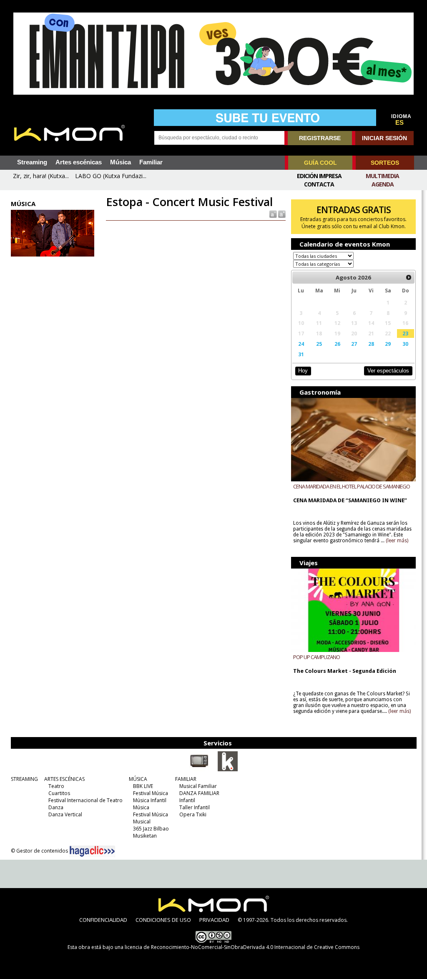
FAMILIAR (185, 779)
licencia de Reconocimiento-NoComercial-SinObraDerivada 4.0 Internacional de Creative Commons (242, 947)
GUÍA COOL (320, 162)
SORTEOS (385, 162)
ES (399, 122)
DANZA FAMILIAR (199, 793)
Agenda (383, 184)
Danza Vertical (65, 814)
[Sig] (409, 277)
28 (371, 343)
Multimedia (382, 176)
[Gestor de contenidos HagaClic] (92, 851)
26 (337, 343)
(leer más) (397, 541)
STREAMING (24, 779)
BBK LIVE (143, 786)
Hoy (303, 370)
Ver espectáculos (388, 370)
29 (388, 343)
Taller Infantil (194, 807)
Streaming (32, 162)
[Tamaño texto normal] (272, 214)
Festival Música (150, 793)
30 (405, 343)
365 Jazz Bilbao (151, 828)
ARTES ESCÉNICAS (64, 779)
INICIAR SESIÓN (384, 138)
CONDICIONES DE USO (163, 920)
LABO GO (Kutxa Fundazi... (110, 176)
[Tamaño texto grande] (281, 214)
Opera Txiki (192, 814)
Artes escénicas (78, 162)
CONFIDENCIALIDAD (103, 920)
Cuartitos (59, 793)
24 (301, 343)
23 (405, 333)
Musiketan (145, 835)
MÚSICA (138, 779)
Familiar (151, 162)
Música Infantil (149, 800)
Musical (142, 821)
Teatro (56, 786)
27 (354, 343)
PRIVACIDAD (214, 920)
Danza (55, 807)
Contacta (319, 184)
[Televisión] (199, 769)
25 (319, 343)
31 (301, 354)
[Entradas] (228, 769)
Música (120, 162)
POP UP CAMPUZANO (316, 657)
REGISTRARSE (320, 138)
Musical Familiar (198, 786)
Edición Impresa (319, 176)
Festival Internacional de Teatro (85, 800)
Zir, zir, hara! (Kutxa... (41, 176)
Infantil (187, 800)
